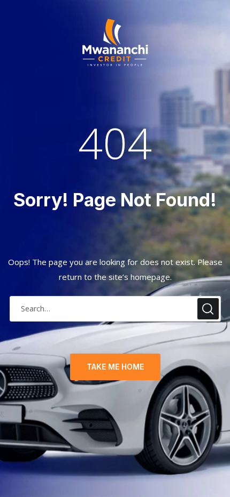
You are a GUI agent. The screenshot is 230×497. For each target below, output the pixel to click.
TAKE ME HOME (115, 366)
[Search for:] (115, 308)
